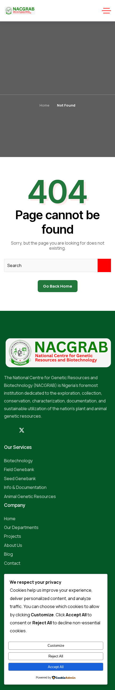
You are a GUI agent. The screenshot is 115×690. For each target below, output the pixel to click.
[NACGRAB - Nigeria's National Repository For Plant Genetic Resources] (19, 10)
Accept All (56, 667)
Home (44, 105)
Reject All (55, 656)
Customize (56, 646)
